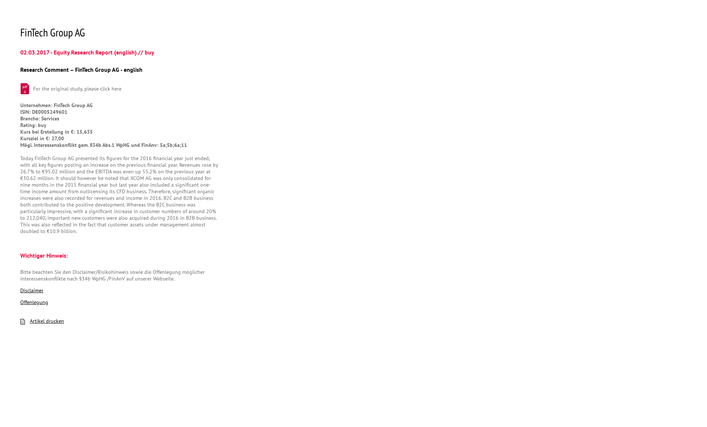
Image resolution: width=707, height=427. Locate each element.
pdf (24, 87)
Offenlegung (34, 302)
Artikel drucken (47, 321)
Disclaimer (31, 290)
